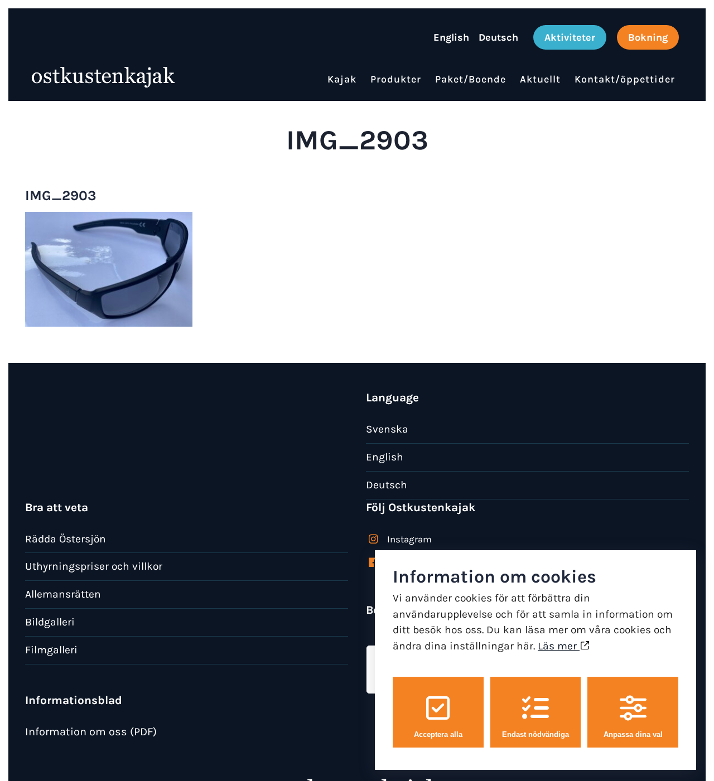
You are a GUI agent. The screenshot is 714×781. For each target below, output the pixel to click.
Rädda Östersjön (65, 538)
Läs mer (559, 645)
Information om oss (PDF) (91, 731)
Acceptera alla (438, 734)
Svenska (387, 429)
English (384, 456)
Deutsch (386, 484)
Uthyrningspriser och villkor (93, 566)
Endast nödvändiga (535, 734)
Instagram (409, 539)
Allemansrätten (63, 594)
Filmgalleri (51, 649)
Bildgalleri (50, 621)
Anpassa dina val (633, 734)
